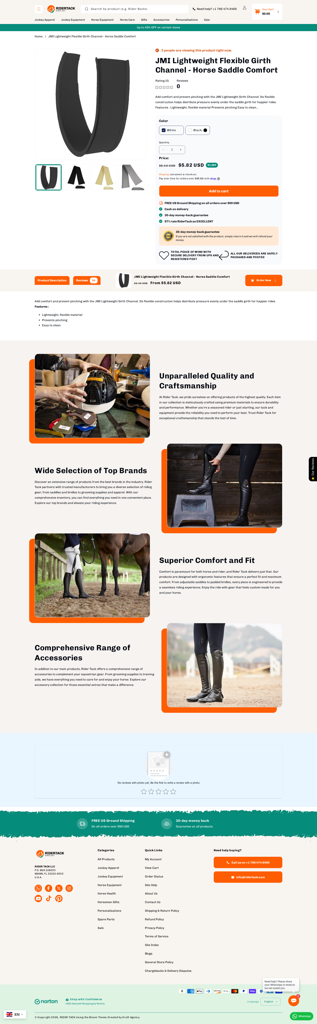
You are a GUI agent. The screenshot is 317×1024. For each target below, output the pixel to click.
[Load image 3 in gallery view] (104, 177)
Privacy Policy (154, 927)
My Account (153, 859)
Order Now (264, 280)
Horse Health (107, 893)
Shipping (164, 174)
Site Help (151, 885)
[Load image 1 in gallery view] (48, 177)
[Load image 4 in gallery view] (132, 177)
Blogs (148, 953)
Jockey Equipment (110, 876)
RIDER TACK (67, 1017)
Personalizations (109, 910)
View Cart (152, 868)
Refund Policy (154, 919)
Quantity (164, 142)
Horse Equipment (110, 885)
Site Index (152, 945)
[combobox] (135, 9)
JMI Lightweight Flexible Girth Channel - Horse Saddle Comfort (92, 36)
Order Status (154, 876)
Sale (101, 927)
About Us (151, 893)
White (171, 130)
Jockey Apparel (108, 868)
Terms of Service (156, 936)
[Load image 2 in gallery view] (76, 177)
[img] (164, 87)
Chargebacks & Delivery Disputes (168, 970)
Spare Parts (106, 919)
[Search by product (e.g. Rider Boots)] (87, 9)
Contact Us (153, 902)
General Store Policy (159, 962)
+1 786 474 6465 (225, 9)
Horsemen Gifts (108, 902)
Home (39, 36)
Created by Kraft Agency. (124, 1017)
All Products (106, 859)
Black (197, 130)
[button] (39, 9)
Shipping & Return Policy (162, 910)
